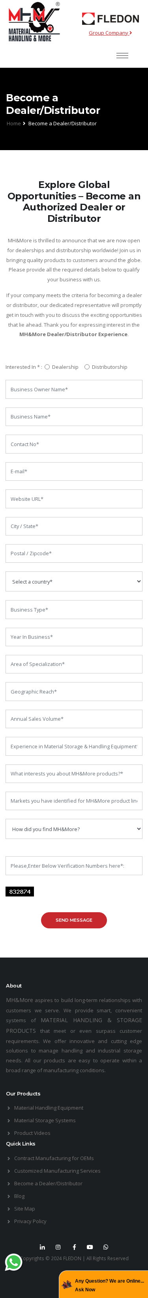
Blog (19, 1195)
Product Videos (32, 1132)
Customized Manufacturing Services (57, 1170)
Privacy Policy (30, 1221)
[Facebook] (74, 1247)
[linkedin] (42, 1247)
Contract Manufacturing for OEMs (54, 1158)
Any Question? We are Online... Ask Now (109, 1285)
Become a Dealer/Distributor (48, 1183)
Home (14, 123)
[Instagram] (58, 1247)
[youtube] (90, 1247)
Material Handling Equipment (48, 1107)
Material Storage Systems (45, 1120)
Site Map (24, 1208)
